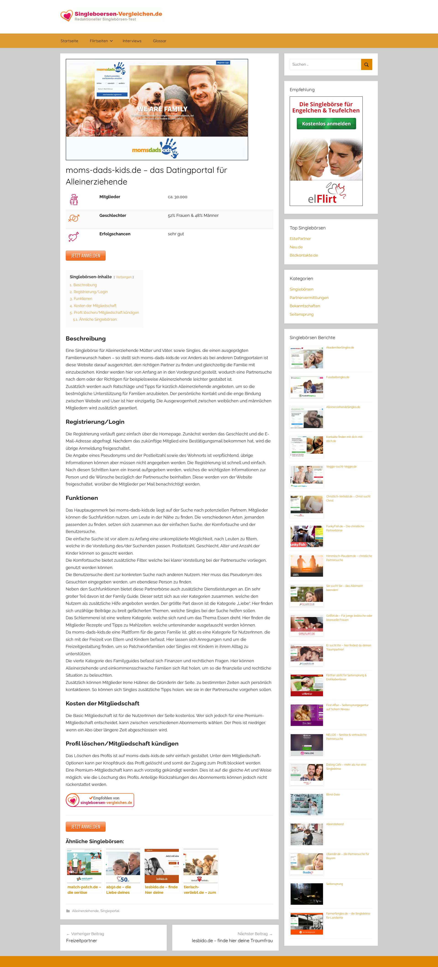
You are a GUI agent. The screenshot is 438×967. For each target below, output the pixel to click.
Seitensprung (302, 314)
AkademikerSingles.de (340, 347)
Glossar (160, 40)
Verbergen (124, 277)
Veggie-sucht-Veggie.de (341, 466)
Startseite (69, 40)
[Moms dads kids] (86, 259)
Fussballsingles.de (337, 377)
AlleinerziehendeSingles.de (343, 407)
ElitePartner (300, 238)
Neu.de (296, 247)
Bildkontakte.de (304, 255)
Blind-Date (333, 794)
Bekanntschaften (305, 306)
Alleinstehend (335, 824)
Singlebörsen (301, 289)
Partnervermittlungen (309, 297)
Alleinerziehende (85, 911)
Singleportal (109, 911)
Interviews (132, 40)
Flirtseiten (99, 40)
